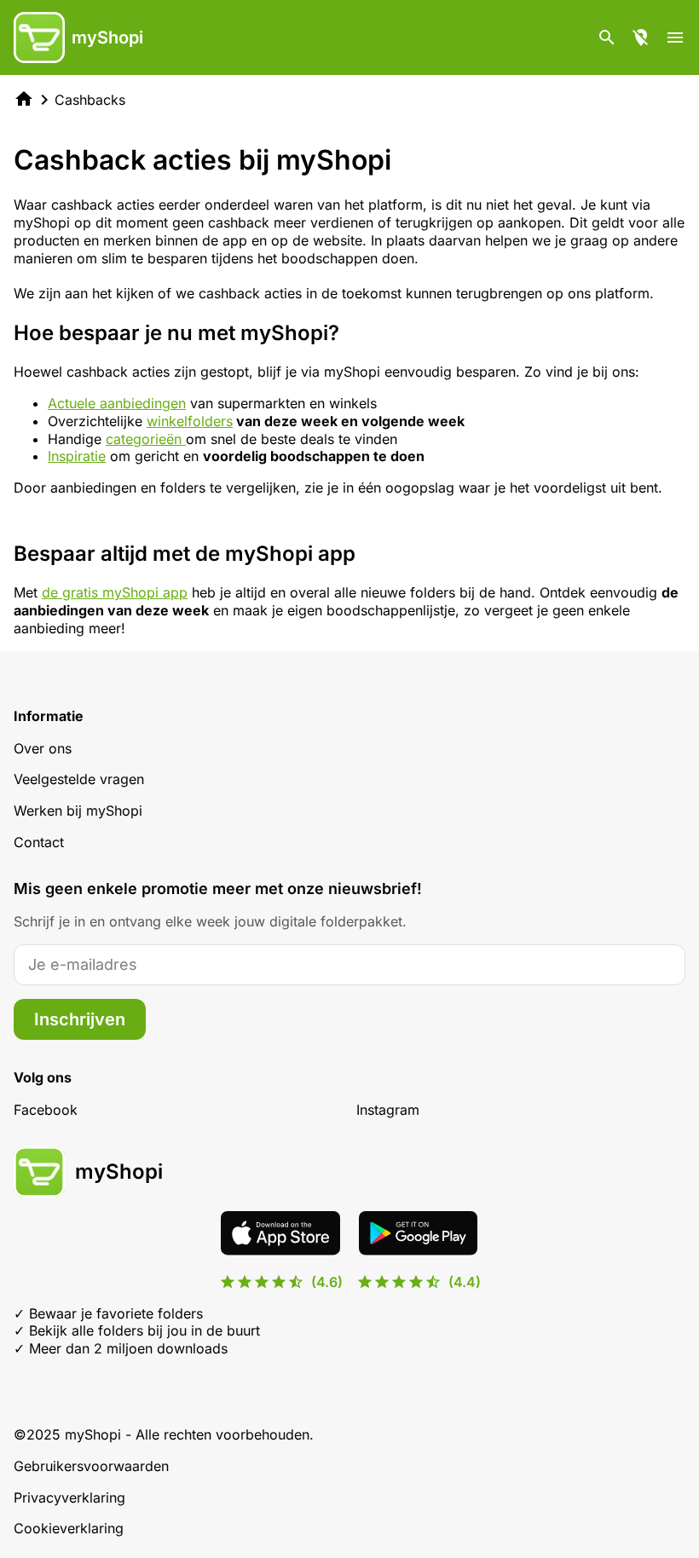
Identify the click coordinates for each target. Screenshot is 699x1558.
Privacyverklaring (69, 1497)
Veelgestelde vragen (79, 779)
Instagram (387, 1109)
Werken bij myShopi (78, 810)
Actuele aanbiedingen (117, 403)
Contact (39, 842)
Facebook (46, 1109)
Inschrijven (79, 1019)
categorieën (146, 438)
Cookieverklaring (69, 1528)
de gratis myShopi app (115, 592)
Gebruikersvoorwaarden (91, 1465)
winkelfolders (190, 421)
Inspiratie (77, 456)
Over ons (43, 748)
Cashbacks (90, 99)
